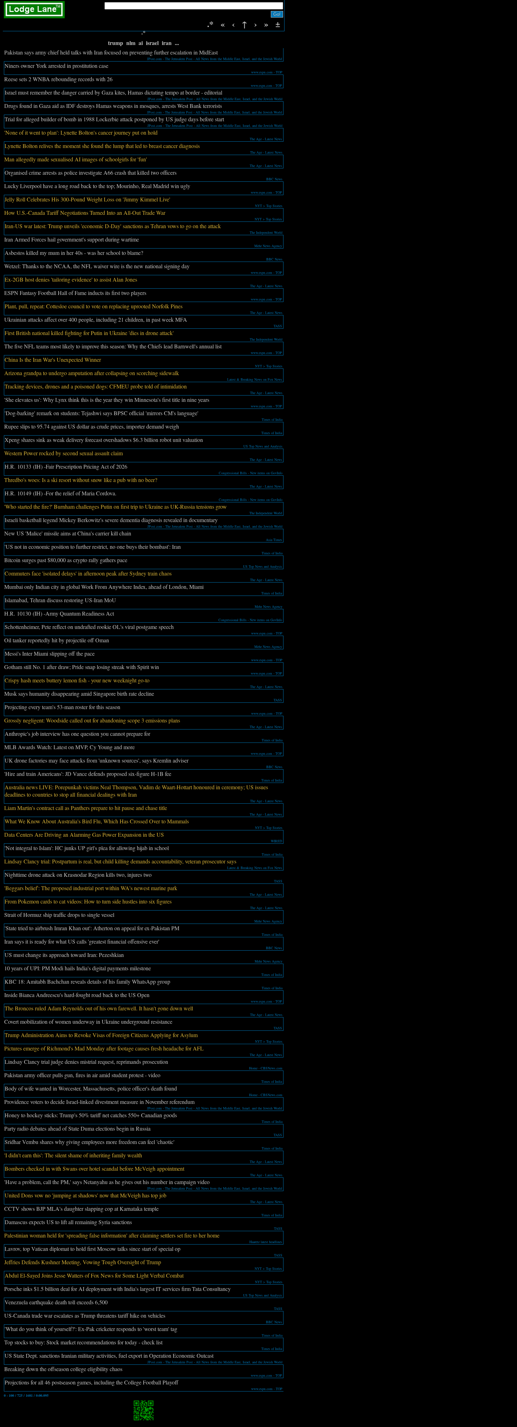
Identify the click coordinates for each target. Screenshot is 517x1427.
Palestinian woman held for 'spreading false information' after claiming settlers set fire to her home (111, 1235)
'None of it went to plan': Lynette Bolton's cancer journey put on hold (81, 132)
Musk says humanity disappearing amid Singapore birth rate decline (79, 693)
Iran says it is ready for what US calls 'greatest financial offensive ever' (81, 941)
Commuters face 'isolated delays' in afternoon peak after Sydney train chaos (88, 573)
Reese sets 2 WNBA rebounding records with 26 (58, 79)
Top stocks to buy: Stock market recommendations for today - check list (83, 1342)
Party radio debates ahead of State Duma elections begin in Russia (77, 1128)
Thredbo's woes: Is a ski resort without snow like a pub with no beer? (80, 479)
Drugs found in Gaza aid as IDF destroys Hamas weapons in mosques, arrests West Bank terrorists (113, 105)
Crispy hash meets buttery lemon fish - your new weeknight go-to (77, 680)
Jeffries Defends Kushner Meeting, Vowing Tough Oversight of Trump (82, 1262)
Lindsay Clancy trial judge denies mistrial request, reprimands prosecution (86, 1061)
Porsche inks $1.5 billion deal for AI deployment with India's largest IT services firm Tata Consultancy (117, 1288)
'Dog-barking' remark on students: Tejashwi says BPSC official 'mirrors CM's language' (101, 413)
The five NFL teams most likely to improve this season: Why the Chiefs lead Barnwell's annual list (113, 346)
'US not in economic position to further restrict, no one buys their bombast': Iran (93, 546)
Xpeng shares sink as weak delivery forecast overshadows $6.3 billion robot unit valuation (104, 439)
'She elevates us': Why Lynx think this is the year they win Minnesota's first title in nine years (106, 399)
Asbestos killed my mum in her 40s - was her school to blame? (74, 252)
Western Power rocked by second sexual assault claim (63, 453)
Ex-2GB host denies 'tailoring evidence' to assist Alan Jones (71, 279)
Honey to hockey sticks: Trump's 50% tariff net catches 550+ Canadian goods (91, 1115)
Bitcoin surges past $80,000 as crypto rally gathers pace (65, 560)
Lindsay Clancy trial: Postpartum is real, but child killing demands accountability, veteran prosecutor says (120, 861)
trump (115, 43)
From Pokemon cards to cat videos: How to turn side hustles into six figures (88, 901)
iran (167, 43)
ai (141, 43)
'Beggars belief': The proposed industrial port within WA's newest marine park (90, 888)
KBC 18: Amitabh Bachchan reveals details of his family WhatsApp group (87, 981)
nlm (130, 43)
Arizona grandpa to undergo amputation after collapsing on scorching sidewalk (91, 373)
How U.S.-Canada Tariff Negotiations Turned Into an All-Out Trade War (84, 212)
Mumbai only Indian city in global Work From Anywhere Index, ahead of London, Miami (104, 586)
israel (152, 43)
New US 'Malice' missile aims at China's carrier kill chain (67, 533)
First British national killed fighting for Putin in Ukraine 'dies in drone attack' (89, 332)
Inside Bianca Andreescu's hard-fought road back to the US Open (76, 994)
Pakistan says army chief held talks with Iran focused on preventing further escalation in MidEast (111, 52)
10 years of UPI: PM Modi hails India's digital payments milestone (77, 968)
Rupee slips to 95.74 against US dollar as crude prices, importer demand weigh (91, 426)
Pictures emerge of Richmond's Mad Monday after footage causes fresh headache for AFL (104, 1048)
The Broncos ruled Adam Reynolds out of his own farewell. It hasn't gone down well (99, 1008)
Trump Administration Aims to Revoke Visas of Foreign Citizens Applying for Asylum (101, 1035)
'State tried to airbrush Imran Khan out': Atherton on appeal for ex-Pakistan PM (92, 928)
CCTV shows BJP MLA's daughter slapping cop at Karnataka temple (81, 1208)
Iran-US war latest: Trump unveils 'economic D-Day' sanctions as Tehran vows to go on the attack (113, 226)
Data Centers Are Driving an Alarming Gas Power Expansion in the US (84, 834)
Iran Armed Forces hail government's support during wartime (71, 239)
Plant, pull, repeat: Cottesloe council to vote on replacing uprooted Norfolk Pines (94, 306)
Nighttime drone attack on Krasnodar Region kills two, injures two (78, 874)
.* (211, 24)
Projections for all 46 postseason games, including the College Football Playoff (91, 1382)
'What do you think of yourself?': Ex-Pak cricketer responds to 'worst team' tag (91, 1328)
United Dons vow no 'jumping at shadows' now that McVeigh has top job (85, 1195)
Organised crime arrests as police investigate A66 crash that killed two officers (91, 172)
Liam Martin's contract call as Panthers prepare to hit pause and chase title (85, 807)
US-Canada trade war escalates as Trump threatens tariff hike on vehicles (84, 1315)
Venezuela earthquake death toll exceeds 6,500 (56, 1302)
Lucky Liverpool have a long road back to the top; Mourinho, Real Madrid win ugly (97, 185)
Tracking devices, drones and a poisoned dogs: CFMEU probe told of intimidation (96, 386)
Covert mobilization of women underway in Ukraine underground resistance (88, 1021)
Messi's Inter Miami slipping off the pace (50, 653)
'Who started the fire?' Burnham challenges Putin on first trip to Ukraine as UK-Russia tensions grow (115, 506)
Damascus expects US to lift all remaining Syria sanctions (68, 1222)
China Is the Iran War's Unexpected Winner (53, 359)
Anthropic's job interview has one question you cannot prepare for (77, 733)
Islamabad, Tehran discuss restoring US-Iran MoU (60, 600)
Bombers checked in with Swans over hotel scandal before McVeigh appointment (94, 1168)
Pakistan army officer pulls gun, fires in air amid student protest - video (82, 1075)
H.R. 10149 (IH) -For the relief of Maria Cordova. (60, 493)
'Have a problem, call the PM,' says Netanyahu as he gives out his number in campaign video (107, 1181)
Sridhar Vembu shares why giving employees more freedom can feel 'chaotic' (89, 1141)
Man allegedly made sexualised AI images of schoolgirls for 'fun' (75, 159)
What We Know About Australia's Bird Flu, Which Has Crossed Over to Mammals (97, 821)
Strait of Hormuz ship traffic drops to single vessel (59, 914)
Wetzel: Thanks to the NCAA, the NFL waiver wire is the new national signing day (97, 266)
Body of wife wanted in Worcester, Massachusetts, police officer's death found (91, 1088)
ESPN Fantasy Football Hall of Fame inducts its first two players (75, 292)
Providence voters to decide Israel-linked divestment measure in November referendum (99, 1101)
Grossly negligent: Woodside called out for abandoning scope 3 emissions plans (92, 720)
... (177, 43)
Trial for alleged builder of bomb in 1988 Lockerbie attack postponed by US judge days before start (114, 119)
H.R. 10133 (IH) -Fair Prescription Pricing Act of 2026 (66, 466)
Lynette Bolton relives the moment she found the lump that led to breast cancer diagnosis (102, 145)
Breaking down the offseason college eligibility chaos (63, 1369)
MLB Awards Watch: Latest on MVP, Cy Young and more (69, 747)
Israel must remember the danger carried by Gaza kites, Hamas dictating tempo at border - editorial (113, 92)
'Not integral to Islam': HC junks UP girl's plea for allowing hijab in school (87, 847)
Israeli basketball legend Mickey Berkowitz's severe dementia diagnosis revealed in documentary (111, 519)
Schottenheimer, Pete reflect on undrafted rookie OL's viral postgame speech (89, 626)
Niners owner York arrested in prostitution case (56, 65)
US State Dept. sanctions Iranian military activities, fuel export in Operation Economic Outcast (109, 1355)
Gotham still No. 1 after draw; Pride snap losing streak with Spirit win (81, 666)
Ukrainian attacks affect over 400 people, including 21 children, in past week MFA (95, 319)
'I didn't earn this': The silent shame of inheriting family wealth (73, 1155)
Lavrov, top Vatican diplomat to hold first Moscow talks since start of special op (92, 1248)
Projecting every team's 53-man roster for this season (62, 707)
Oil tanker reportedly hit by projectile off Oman (56, 640)
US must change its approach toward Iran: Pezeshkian (64, 954)
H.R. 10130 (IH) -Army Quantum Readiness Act (59, 613)
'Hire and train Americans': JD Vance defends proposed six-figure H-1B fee (87, 773)
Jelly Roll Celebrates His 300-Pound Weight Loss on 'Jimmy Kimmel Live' (87, 199)
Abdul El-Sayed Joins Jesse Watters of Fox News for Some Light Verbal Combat (94, 1275)
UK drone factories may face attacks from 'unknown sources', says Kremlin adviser (97, 760)
